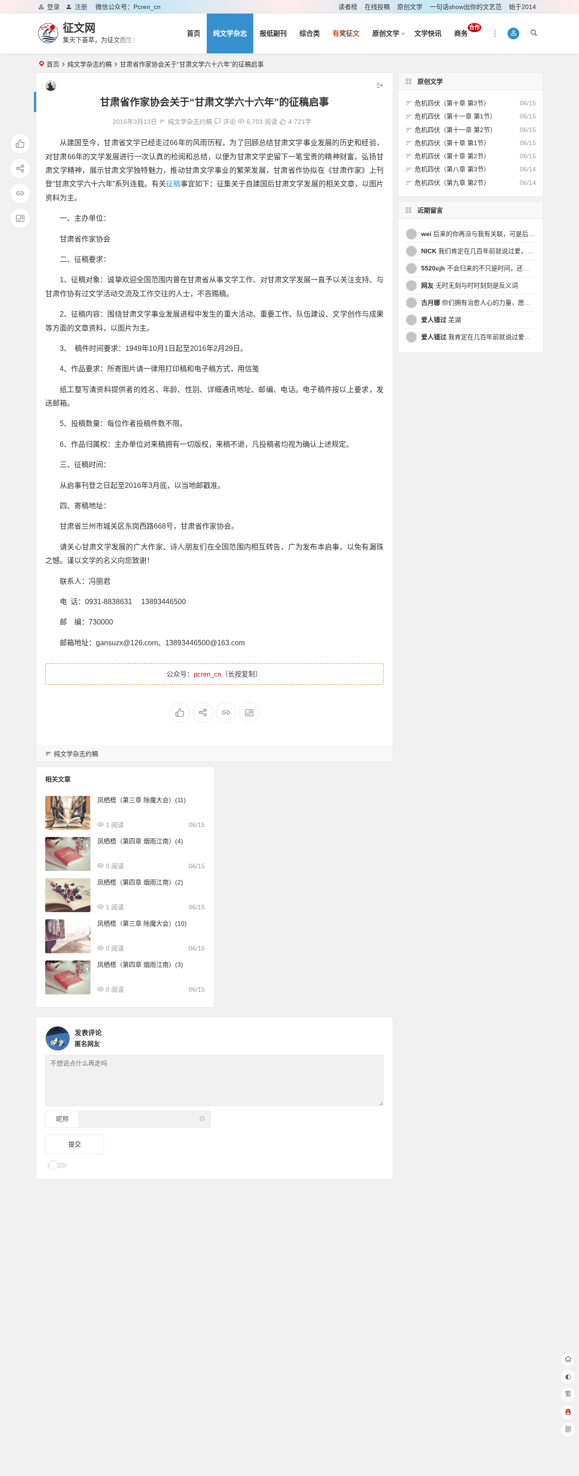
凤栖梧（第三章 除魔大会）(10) (142, 923)
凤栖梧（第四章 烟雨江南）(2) (140, 882)
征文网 (79, 28)
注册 (81, 6)
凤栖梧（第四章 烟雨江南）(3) (140, 964)
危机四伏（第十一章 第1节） (455, 116)
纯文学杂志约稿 (89, 64)
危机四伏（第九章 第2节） (452, 182)
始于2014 (522, 6)
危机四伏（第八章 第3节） (452, 169)
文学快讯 (427, 33)
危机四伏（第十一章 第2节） (455, 129)
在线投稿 (377, 6)
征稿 (173, 184)
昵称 (62, 1118)
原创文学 (409, 6)
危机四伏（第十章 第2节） (452, 156)
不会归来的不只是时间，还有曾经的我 (488, 268)
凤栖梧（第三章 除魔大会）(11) (141, 800)
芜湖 (441, 319)
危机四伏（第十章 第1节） (452, 143)
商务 (467, 30)
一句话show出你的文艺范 (466, 6)
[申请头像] (374, 1036)
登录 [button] (53, 6)
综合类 (309, 33)
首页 (193, 33)
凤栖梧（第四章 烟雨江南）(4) (140, 841)
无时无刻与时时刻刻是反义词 (469, 285)
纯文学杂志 (230, 33)
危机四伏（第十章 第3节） (452, 103)
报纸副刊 (273, 33)
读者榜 (347, 6)
